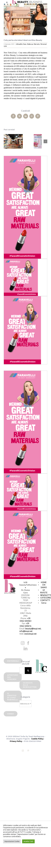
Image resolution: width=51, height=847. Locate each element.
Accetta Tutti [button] (28, 841)
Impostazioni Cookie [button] (12, 841)
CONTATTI (45, 600)
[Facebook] (28, 643)
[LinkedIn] (25, 648)
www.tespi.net (30, 634)
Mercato (37, 44)
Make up (30, 44)
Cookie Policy (37, 738)
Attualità (19, 44)
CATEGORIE (45, 598)
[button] (5, 141)
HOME (44, 582)
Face (24, 44)
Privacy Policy (16, 741)
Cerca (43, 603)
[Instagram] (23, 643)
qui (5, 61)
